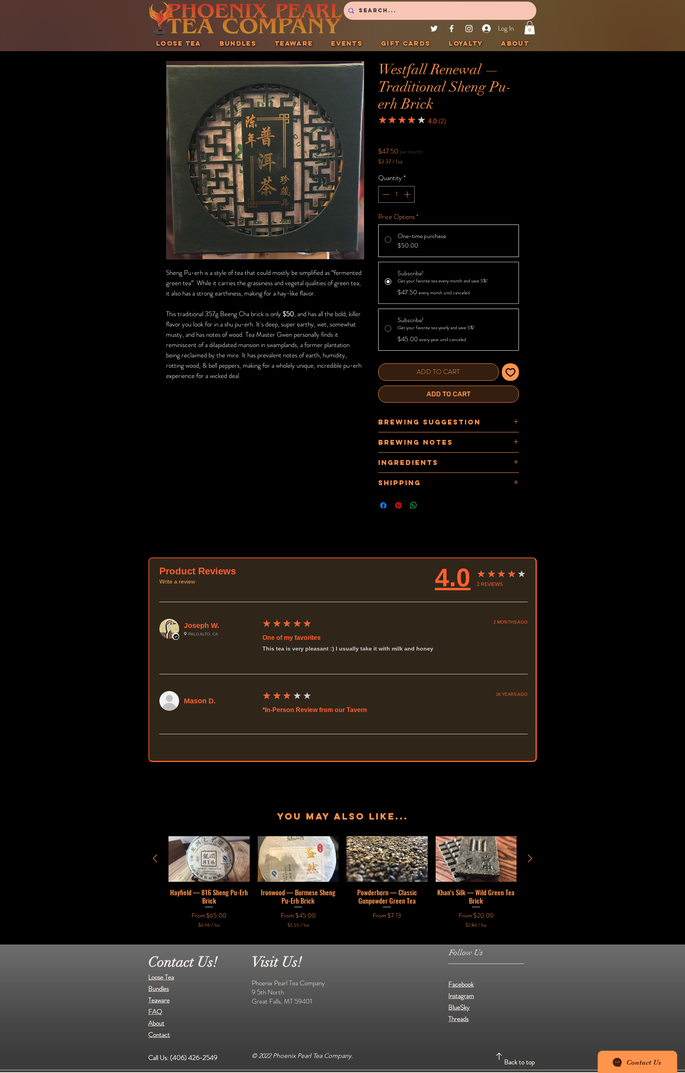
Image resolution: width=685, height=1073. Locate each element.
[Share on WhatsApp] (413, 505)
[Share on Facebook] (383, 505)
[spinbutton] (396, 194)
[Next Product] (530, 858)
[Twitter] (434, 28)
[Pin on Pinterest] (398, 505)
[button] (529, 27)
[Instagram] (469, 28)
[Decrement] (385, 194)
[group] (342, 882)
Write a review (177, 581)
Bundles (158, 988)
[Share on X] (428, 505)
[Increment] (408, 194)
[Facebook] (451, 28)
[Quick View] (209, 859)
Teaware (159, 1000)
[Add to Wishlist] (510, 372)
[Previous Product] (155, 858)
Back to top (519, 1062)
